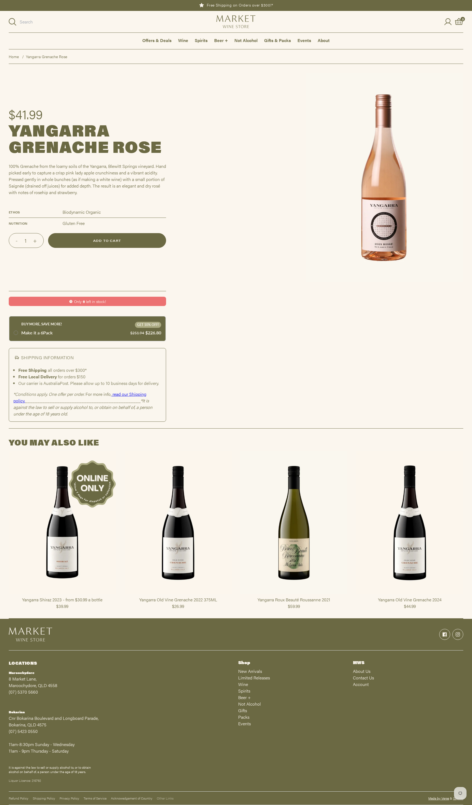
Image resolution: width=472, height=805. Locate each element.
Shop (244, 662)
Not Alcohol (246, 40)
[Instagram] (457, 634)
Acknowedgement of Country (131, 798)
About (324, 40)
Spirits (201, 40)
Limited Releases (254, 678)
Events (304, 40)
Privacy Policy (69, 798)
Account (361, 684)
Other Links (165, 798)
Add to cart (107, 240)
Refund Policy (18, 798)
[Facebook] (444, 634)
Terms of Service (95, 798)
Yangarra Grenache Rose (46, 56)
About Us (361, 671)
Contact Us (363, 678)
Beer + (221, 40)
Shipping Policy (44, 798)
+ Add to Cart (62, 594)
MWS (358, 662)
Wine (183, 40)
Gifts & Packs (277, 40)
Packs (243, 717)
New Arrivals (250, 671)
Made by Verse (438, 798)
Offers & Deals (157, 40)
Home (14, 56)
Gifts (242, 710)
